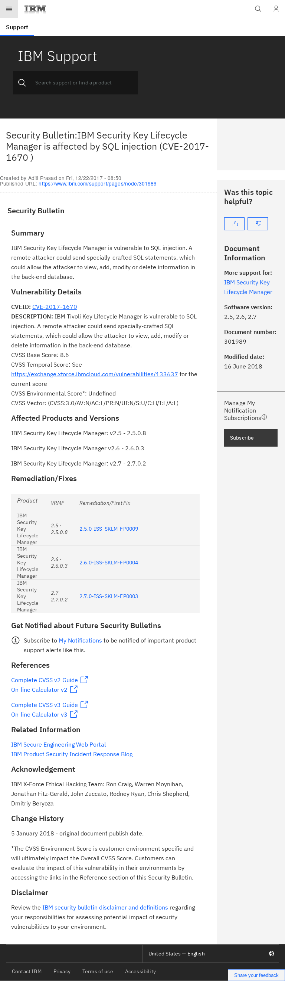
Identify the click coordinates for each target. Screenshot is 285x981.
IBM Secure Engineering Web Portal (58, 744)
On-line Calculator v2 (39, 689)
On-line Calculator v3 (39, 714)
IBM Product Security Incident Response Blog (71, 754)
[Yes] (234, 223)
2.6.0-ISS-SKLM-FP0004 (108, 562)
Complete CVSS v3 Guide (44, 704)
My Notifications (80, 640)
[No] (258, 223)
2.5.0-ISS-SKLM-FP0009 (108, 528)
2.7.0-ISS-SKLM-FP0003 (108, 596)
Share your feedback (256, 975)
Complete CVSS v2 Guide (44, 680)
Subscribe (242, 437)
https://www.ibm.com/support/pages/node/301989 (98, 183)
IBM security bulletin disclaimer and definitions (105, 907)
